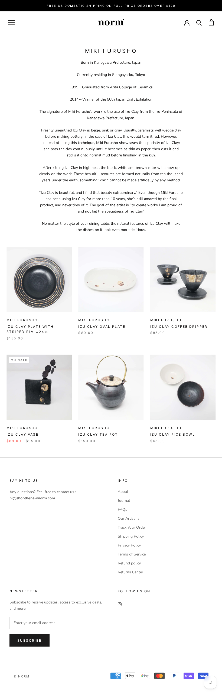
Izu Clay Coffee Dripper (179, 326)
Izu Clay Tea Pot (98, 434)
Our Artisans (128, 518)
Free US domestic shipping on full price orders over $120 (111, 6)
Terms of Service (132, 554)
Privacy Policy (129, 545)
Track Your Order (132, 527)
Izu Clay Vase (22, 434)
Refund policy (129, 563)
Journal (124, 500)
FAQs (122, 509)
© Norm (22, 676)
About (123, 491)
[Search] (199, 22)
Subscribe (29, 640)
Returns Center (130, 572)
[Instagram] (120, 604)
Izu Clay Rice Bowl (172, 434)
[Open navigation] (11, 22)
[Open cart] (211, 22)
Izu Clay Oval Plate (101, 326)
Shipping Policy (131, 536)
